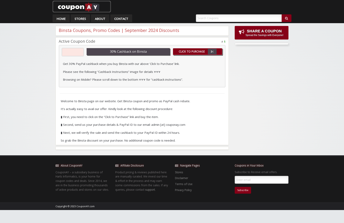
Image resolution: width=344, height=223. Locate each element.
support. (150, 189)
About (100, 19)
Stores (80, 19)
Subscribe (242, 190)
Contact (121, 19)
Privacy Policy (183, 190)
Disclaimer (181, 178)
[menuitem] (61, 18)
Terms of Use (184, 184)
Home (61, 19)
